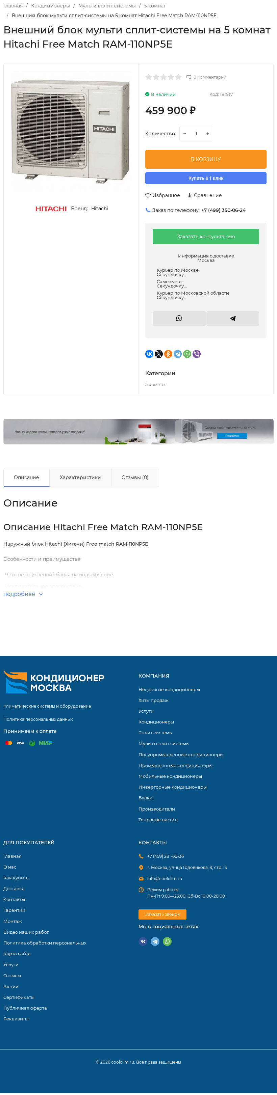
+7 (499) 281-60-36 (165, 856)
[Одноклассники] (168, 354)
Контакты (14, 899)
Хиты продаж (153, 700)
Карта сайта (17, 953)
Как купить (15, 877)
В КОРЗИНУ (206, 159)
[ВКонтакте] (149, 354)
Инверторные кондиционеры (172, 787)
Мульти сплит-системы (107, 5)
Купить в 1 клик (206, 178)
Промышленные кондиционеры (175, 765)
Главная (13, 5)
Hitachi (99, 208)
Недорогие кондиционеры (169, 689)
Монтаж (12, 921)
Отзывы (12, 975)
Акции (11, 986)
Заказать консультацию (206, 237)
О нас (9, 867)
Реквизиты (15, 1018)
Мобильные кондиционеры (170, 776)
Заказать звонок (162, 914)
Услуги (146, 711)
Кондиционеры (50, 5)
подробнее (19, 594)
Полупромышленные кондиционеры (180, 754)
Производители (156, 809)
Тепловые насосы (158, 819)
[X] (159, 354)
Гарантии (14, 910)
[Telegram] (178, 354)
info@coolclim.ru (164, 878)
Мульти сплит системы (164, 743)
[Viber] (197, 354)
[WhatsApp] (187, 354)
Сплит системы (155, 732)
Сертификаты (18, 997)
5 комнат (155, 5)
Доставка (14, 888)
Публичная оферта (25, 1008)
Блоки (145, 797)
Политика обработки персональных (44, 943)
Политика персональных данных (38, 719)
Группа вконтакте (142, 941)
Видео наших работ (26, 932)
